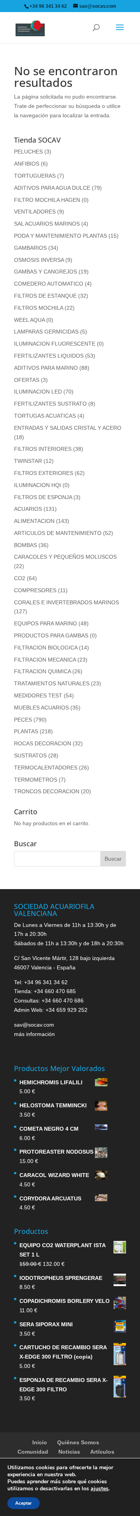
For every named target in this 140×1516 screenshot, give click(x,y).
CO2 (19, 578)
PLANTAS (26, 731)
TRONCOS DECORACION (46, 791)
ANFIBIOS (26, 164)
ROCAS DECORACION (42, 743)
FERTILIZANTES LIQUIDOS (49, 356)
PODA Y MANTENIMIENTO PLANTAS (60, 236)
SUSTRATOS (30, 755)
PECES (23, 720)
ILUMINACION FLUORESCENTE (54, 344)
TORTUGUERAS (35, 176)
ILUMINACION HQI (37, 485)
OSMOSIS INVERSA (39, 260)
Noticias (69, 1452)
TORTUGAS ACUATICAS (45, 416)
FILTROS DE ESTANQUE (45, 296)
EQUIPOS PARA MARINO (45, 623)
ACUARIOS (28, 509)
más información (34, 1034)
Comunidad (33, 1452)
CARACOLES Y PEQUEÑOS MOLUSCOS (65, 557)
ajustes (99, 1488)
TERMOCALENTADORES (45, 767)
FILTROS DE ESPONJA (43, 497)
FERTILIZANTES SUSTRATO (50, 404)
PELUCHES (28, 151)
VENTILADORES (35, 211)
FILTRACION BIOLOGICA (45, 647)
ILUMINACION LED (38, 391)
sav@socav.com (34, 1025)
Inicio (39, 1442)
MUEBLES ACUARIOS (41, 707)
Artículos (102, 1452)
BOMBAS (25, 545)
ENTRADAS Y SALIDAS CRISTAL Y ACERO (67, 428)
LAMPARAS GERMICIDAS (46, 331)
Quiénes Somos (78, 1442)
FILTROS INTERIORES (43, 449)
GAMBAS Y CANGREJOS (45, 271)
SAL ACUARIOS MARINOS (47, 224)
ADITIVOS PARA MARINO (46, 368)
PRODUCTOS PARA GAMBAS (51, 635)
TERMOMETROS (35, 780)
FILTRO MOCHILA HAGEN (47, 200)
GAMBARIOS (30, 248)
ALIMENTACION (34, 521)
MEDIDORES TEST (38, 695)
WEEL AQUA (29, 320)
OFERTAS (26, 380)
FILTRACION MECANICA (45, 660)
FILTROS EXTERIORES (43, 473)
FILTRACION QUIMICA (42, 671)
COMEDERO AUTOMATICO (48, 284)
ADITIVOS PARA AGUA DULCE (52, 188)
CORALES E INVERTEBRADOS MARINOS (66, 602)
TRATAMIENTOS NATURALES (51, 683)
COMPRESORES (35, 590)
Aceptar (23, 1503)
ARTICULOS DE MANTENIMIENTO (58, 533)
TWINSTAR (28, 461)
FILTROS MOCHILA (38, 308)
